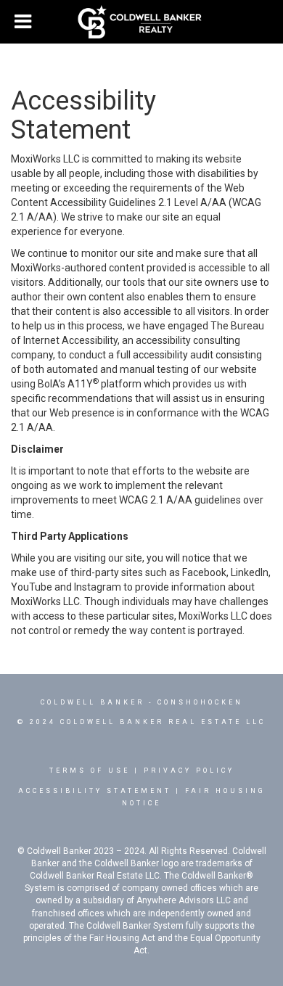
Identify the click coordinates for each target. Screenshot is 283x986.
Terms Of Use (89, 770)
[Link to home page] (141, 22)
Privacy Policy (189, 770)
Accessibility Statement (94, 790)
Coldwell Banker (92, 702)
